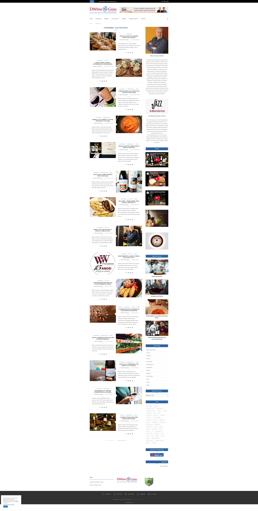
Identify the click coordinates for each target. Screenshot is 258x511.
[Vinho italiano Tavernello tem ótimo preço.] (156, 299)
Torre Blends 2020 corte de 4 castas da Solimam (129, 91)
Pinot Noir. (154, 429)
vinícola (148, 442)
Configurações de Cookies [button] (8, 504)
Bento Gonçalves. (150, 408)
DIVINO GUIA (98, 18)
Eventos (120, 307)
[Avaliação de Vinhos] (156, 280)
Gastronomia (129, 34)
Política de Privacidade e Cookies (97, 482)
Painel (147, 379)
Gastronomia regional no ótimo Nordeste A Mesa (102, 283)
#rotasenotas (149, 406)
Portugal (161, 429)
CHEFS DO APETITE (133, 18)
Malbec (155, 426)
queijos (147, 431)
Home (91, 23)
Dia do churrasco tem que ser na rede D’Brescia (103, 338)
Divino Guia (148, 417)
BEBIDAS (106, 18)
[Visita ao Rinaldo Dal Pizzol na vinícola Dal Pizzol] (156, 321)
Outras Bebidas (106, 388)
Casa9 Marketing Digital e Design (138, 499)
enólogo (155, 419)
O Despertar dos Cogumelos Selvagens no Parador (129, 309)
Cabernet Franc (159, 408)
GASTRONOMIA (115, 18)
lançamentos (149, 426)
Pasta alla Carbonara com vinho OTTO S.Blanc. (129, 364)
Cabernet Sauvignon (150, 410)
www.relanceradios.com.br (152, 135)
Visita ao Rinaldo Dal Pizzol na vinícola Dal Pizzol (157, 338)
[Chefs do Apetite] (156, 260)
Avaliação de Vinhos (157, 296)
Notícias (107, 60)
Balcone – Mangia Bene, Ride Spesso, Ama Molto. (129, 201)
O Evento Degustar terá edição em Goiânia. (129, 418)
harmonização (163, 422)
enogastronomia (157, 417)
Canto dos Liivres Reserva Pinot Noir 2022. (102, 175)
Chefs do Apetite (157, 276)
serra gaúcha (149, 433)
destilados (156, 415)
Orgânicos (148, 373)
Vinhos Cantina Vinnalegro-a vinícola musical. (129, 146)
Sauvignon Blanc (158, 431)
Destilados (148, 355)
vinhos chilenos (149, 440)
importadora (158, 424)
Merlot (161, 426)
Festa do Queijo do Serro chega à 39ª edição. (129, 36)
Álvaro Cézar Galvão (124, 39)
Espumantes (162, 419)
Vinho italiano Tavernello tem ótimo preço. (157, 316)
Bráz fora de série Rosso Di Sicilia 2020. (107, 1)
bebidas (156, 406)
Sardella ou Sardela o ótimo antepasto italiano (102, 120)
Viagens (133, 307)
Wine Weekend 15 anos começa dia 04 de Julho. (129, 256)
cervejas (165, 410)
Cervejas (148, 352)
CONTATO (143, 18)
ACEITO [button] (5, 506)
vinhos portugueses (160, 440)
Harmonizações (130, 89)
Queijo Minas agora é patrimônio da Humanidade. (103, 63)
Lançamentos (149, 367)
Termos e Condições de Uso (95, 485)
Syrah (162, 433)
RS (152, 431)
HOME (91, 18)
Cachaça (159, 410)
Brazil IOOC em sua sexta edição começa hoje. (103, 230)
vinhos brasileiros (156, 438)
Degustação (148, 415)
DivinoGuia (163, 415)
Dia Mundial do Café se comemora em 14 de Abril (103, 391)
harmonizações (149, 424)
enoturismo (148, 419)
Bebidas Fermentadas (151, 349)
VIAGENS (124, 18)
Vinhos (137, 89)
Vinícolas (154, 442)
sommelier (156, 433)
